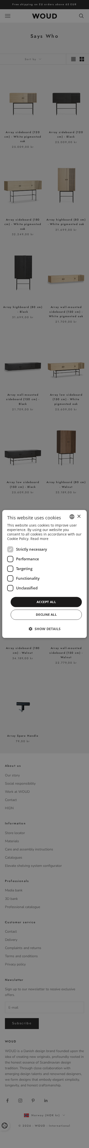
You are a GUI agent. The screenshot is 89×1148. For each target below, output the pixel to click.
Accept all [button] (46, 602)
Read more (39, 538)
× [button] (79, 516)
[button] (45, 629)
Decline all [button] (46, 614)
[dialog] (44, 574)
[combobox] (71, 516)
